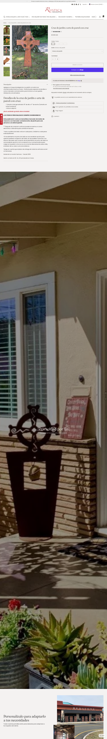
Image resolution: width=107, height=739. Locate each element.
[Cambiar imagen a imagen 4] (7, 61)
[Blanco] (65, 44)
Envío (64, 92)
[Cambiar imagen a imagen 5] (7, 71)
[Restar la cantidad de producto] (52, 59)
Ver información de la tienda (61, 88)
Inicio (5, 23)
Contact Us (1, 120)
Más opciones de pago (77, 75)
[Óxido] (53, 44)
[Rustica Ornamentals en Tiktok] (78, 4)
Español (85, 4)
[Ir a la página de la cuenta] (99, 16)
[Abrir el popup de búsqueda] (4, 16)
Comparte (56, 116)
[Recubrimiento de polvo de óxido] (61, 44)
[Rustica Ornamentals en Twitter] (80, 4)
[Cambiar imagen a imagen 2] (7, 40)
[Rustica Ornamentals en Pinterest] (76, 4)
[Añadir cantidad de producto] (57, 59)
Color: (55, 41)
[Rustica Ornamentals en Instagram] (74, 4)
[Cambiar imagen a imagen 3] (7, 51)
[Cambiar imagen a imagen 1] (7, 30)
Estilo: (58, 48)
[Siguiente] (80, 1)
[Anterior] (27, 1)
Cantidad (54, 56)
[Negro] (57, 44)
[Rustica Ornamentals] (53, 10)
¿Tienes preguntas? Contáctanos (65, 103)
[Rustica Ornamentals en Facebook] (72, 4)
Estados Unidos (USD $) (96, 4)
